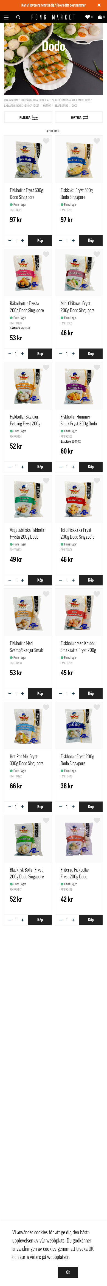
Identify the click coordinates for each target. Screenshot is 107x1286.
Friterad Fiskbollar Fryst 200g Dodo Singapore (75, 876)
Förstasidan (11, 100)
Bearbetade (61, 105)
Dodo (74, 105)
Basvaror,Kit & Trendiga (35, 100)
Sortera (76, 117)
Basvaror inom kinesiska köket (21, 105)
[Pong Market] (54, 17)
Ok (68, 1272)
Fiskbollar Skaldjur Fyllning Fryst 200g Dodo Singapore (25, 423)
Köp (40, 240)
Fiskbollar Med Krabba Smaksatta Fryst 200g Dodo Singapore (78, 650)
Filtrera (24, 117)
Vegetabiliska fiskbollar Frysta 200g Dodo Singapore (28, 537)
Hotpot (47, 105)
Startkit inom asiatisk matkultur (71, 100)
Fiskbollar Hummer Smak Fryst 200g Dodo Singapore (79, 423)
